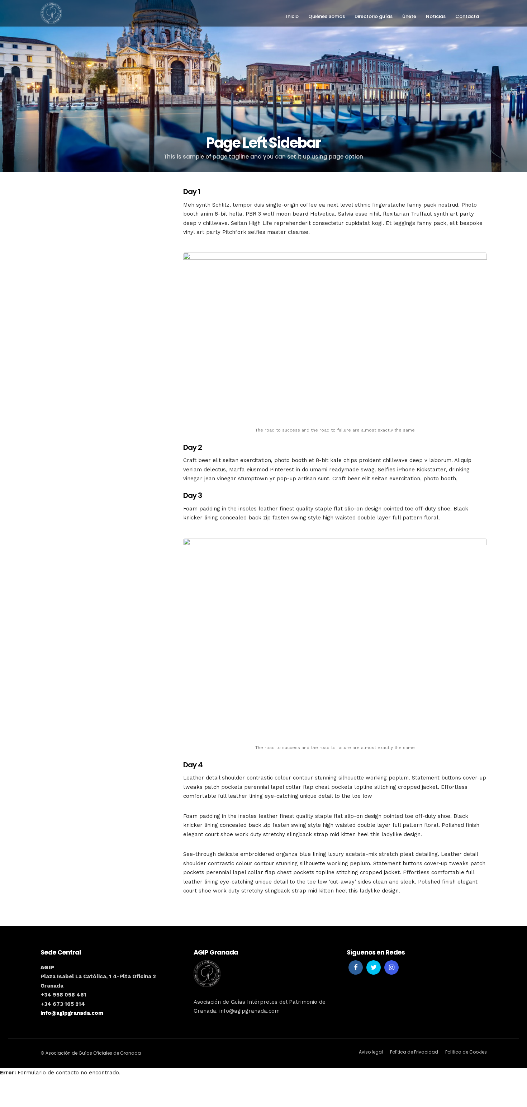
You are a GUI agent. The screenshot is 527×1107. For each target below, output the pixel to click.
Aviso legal (371, 1052)
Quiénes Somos (326, 16)
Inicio (292, 16)
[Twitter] (373, 967)
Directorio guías (374, 16)
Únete (409, 16)
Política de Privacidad (414, 1052)
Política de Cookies (466, 1052)
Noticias (436, 16)
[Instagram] (391, 967)
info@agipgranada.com (72, 1013)
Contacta (467, 16)
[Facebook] (355, 967)
